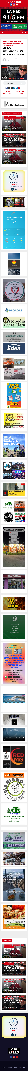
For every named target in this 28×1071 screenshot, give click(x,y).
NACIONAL (5, 45)
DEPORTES (10, 41)
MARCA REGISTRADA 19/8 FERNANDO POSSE (14, 139)
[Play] (12, 189)
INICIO (20, 1067)
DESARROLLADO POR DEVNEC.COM (14, 1064)
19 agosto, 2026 (10, 953)
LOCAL (21, 43)
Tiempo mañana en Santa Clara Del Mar (14, 247)
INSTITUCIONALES (6, 43)
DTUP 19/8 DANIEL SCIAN (12, 123)
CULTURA (5, 41)
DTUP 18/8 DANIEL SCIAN (12, 156)
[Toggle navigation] (13, 33)
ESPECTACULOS (17, 41)
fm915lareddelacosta (15, 59)
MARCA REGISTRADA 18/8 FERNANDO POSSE (14, 1001)
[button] (23, 32)
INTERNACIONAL (15, 43)
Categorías (9, 1067)
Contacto (15, 1067)
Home (4, 1067)
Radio (24, 1067)
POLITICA (11, 45)
